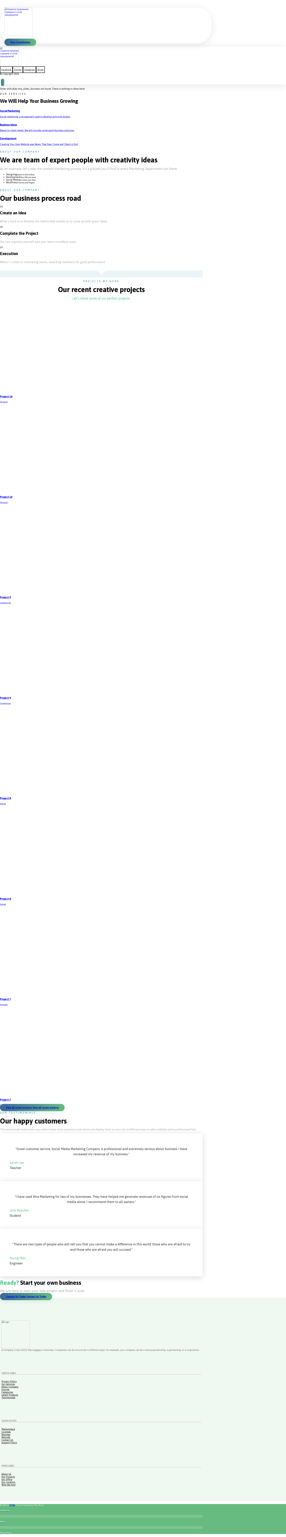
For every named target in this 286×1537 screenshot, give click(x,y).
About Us (6, 1474)
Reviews (5, 1434)
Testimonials (8, 1397)
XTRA (12, 1505)
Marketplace (8, 1429)
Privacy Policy (9, 1381)
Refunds (5, 1437)
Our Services (8, 1384)
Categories (7, 1392)
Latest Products (9, 1395)
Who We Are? (8, 1484)
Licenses (6, 1431)
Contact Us (7, 1440)
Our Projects (8, 1476)
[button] (6, 69)
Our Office (6, 1479)
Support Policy (9, 1442)
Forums (5, 1389)
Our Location (8, 1482)
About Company (9, 1386)
